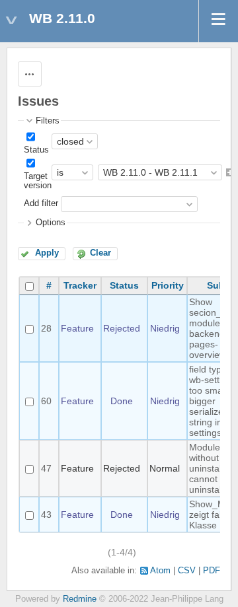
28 (46, 328)
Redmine (80, 599)
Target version (38, 181)
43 (46, 514)
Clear (100, 253)
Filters (48, 120)
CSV (187, 570)
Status (36, 150)
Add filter (41, 204)
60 (46, 401)
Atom (160, 570)
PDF (211, 570)
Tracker (80, 285)
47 (46, 468)
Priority (167, 285)
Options (50, 222)
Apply (47, 253)
